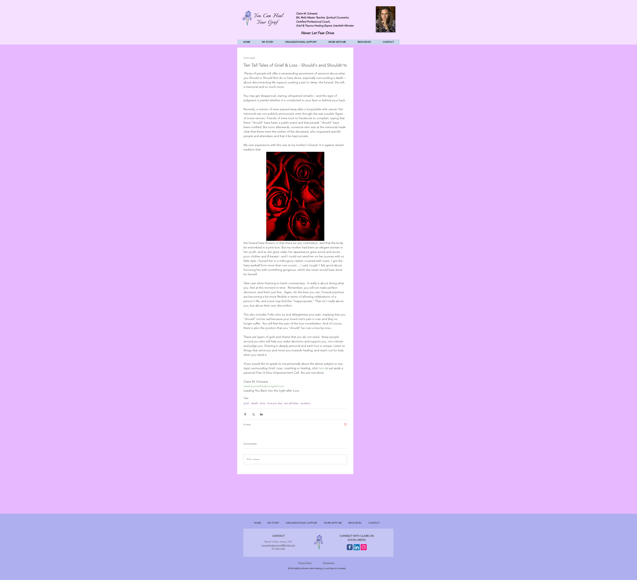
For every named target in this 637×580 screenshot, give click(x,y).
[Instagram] (364, 547)
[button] (337, 42)
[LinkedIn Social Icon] (357, 547)
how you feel (274, 403)
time (262, 403)
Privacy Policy (305, 562)
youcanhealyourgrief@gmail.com (278, 545)
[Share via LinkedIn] (261, 414)
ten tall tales (291, 403)
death (254, 403)
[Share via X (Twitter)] (253, 414)
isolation (305, 403)
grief (246, 403)
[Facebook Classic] (350, 547)
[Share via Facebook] (245, 414)
